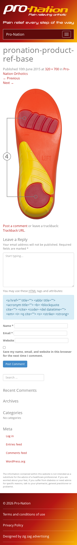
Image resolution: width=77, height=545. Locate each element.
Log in (10, 436)
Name (8, 326)
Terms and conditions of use (24, 514)
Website (8, 340)
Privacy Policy (13, 525)
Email (8, 333)
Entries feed (14, 444)
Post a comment (15, 226)
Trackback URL (13, 230)
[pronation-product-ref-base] (34, 154)
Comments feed (16, 453)
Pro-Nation (15, 34)
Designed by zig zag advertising (26, 536)
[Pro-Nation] (35, 10)
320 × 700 (52, 69)
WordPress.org (15, 461)
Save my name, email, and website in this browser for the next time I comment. (37, 354)
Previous (11, 78)
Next (8, 83)
